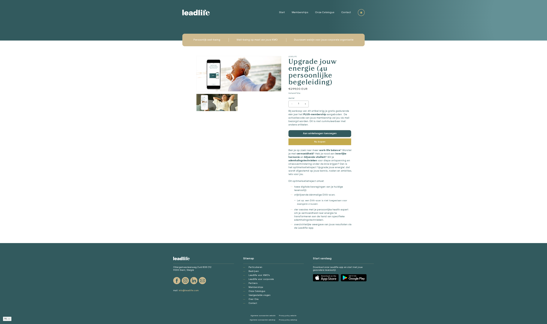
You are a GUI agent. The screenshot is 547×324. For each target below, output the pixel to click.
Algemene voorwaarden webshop (262, 320)
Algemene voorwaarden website (263, 315)
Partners (253, 283)
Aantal (291, 98)
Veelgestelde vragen (259, 295)
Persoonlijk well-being (206, 40)
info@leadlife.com (189, 291)
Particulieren (255, 267)
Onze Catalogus (324, 12)
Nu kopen (319, 142)
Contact (346, 12)
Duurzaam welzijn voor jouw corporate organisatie (324, 40)
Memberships (300, 12)
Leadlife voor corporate (261, 279)
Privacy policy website (287, 315)
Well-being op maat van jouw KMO (257, 40)
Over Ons (254, 299)
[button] (7, 319)
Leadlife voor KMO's (259, 275)
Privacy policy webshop (288, 320)
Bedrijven (254, 271)
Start (282, 12)
